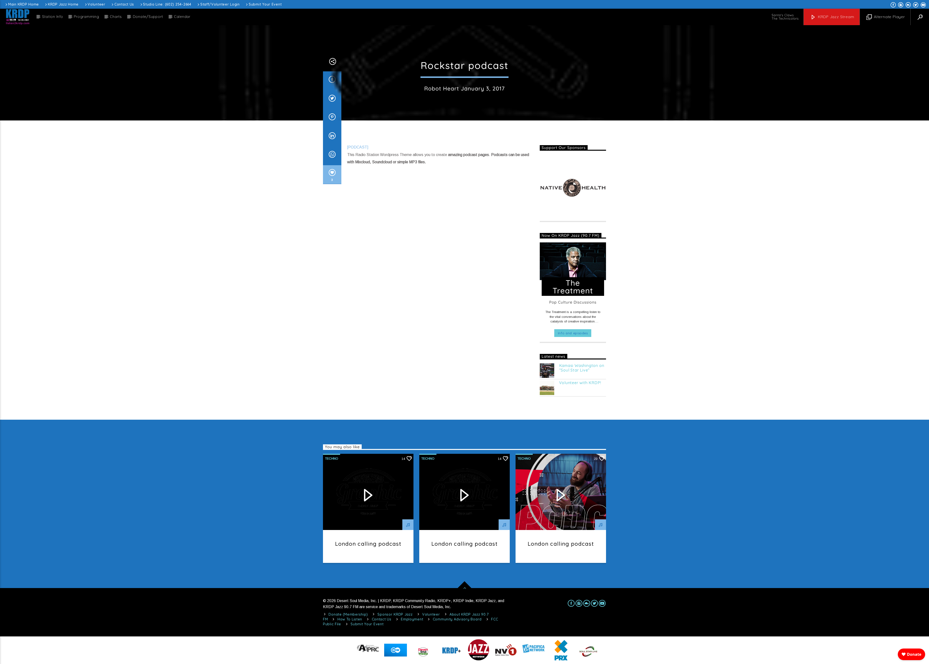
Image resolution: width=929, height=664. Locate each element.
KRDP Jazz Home (63, 4)
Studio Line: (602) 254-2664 (167, 4)
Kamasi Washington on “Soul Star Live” (581, 368)
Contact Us (124, 4)
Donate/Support (148, 16)
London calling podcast (368, 543)
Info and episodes (573, 333)
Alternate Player (889, 16)
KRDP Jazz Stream (835, 16)
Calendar (182, 16)
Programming (86, 16)
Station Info (52, 16)
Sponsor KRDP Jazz (394, 614)
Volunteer (96, 4)
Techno (331, 458)
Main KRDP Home (23, 4)
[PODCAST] (357, 147)
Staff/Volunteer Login (220, 4)
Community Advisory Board (457, 619)
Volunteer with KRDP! (580, 382)
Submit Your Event (265, 4)
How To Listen (349, 619)
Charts (116, 16)
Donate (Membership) (348, 614)
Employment (412, 619)
